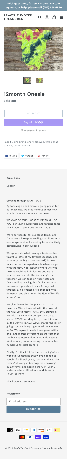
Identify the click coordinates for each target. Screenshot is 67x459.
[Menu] (61, 17)
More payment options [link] (33, 130)
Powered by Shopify (51, 448)
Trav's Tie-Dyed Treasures (18, 17)
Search (11, 185)
